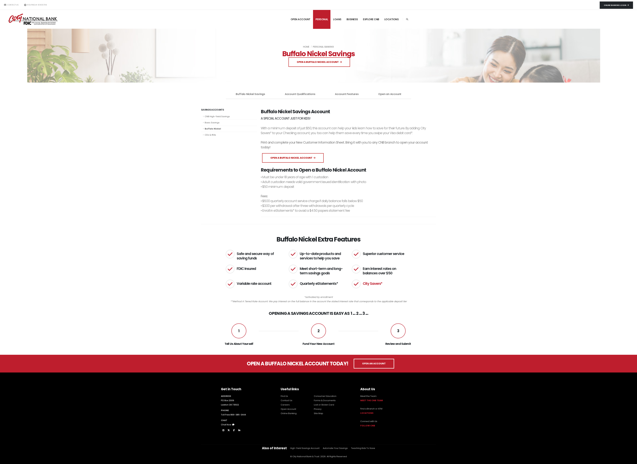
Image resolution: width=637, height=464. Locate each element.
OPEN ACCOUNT (300, 19)
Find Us (284, 396)
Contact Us (12, 4)
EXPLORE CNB (371, 19)
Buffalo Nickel (213, 128)
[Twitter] (228, 430)
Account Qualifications (300, 94)
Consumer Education (325, 396)
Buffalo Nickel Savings (250, 94)
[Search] (407, 19)
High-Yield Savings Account (304, 448)
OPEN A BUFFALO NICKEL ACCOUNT (318, 62)
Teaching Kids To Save (363, 448)
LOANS (337, 19)
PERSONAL (322, 19)
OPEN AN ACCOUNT (374, 363)
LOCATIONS (391, 19)
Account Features (347, 94)
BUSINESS (352, 19)
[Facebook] (234, 430)
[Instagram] (223, 430)
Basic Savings (212, 122)
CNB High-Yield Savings (217, 116)
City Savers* (372, 283)
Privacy (317, 409)
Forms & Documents (325, 400)
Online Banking (289, 413)
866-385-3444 (238, 414)
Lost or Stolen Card (324, 404)
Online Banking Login (615, 5)
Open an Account (389, 94)
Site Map (318, 413)
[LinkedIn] (239, 430)
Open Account (288, 409)
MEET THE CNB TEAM (371, 400)
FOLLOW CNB (367, 425)
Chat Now (226, 424)
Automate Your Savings (335, 448)
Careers (285, 404)
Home (306, 46)
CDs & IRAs (210, 134)
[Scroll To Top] (631, 460)
